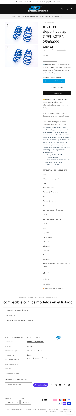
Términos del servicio (65, 409)
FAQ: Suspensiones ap (12, 373)
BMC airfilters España (12, 351)
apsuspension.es (15, 409)
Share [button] (47, 279)
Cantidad (45, 55)
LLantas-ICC (9, 342)
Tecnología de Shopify (25, 409)
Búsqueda (8, 369)
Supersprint (9, 346)
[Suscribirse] (30, 384)
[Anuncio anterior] (4, 16)
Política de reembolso (39, 409)
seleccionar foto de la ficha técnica (54, 81)
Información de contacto (64, 411)
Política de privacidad (52, 409)
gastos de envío (61, 50)
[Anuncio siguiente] (72, 16)
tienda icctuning (10, 355)
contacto (30, 346)
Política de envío (52, 411)
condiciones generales (12, 364)
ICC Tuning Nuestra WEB (12, 360)
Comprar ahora (57, 93)
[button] (4, 9)
